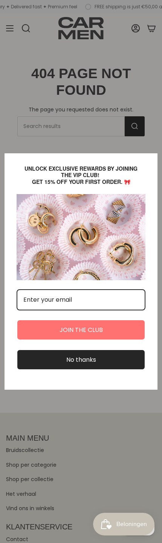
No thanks (81, 359)
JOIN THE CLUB (81, 329)
